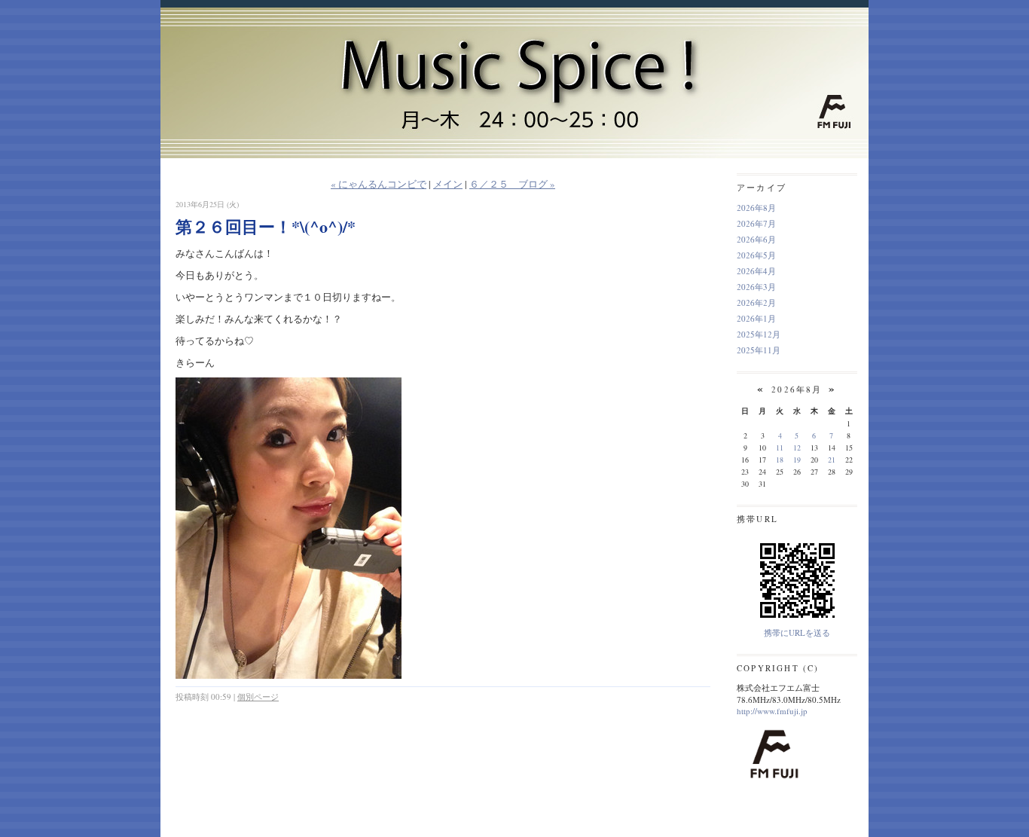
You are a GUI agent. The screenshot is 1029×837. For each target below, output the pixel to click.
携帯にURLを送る (797, 632)
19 (797, 459)
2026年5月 (756, 255)
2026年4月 (756, 270)
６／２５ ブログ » (512, 184)
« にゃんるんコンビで (378, 184)
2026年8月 (756, 207)
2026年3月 (756, 286)
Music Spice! (514, 55)
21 (831, 459)
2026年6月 (756, 239)
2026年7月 (756, 223)
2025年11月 (758, 350)
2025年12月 (758, 334)
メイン (448, 184)
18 (779, 459)
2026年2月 (756, 302)
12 (797, 447)
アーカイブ (761, 187)
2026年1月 (756, 318)
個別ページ (258, 696)
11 (779, 447)
